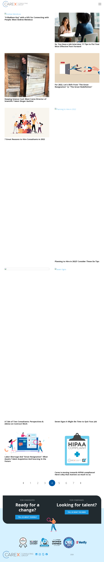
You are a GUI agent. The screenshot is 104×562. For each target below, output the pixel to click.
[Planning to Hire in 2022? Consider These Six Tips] (77, 109)
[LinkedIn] (36, 554)
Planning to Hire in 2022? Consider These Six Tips (77, 261)
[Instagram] (40, 554)
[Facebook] (47, 554)
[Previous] (23, 483)
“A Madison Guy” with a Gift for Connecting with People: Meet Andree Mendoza (27, 18)
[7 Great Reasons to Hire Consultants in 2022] (27, 109)
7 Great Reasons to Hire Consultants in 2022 (25, 139)
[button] (100, 4)
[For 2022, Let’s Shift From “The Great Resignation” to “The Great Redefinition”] (77, 54)
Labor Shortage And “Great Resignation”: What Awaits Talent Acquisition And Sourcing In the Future (26, 459)
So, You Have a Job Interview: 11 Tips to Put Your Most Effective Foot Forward (77, 45)
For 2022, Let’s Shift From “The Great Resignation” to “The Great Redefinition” (73, 85)
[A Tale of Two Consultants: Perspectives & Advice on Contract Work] (27, 269)
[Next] (80, 483)
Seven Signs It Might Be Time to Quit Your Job (76, 421)
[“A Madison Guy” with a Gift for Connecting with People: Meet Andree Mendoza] (13, 14)
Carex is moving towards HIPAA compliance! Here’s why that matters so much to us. (75, 473)
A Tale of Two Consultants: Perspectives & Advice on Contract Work (24, 422)
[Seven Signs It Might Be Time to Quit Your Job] (77, 269)
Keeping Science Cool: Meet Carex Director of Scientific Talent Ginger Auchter (25, 100)
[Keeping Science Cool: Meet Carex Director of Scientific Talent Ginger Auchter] (27, 54)
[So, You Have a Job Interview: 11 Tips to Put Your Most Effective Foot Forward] (77, 14)
